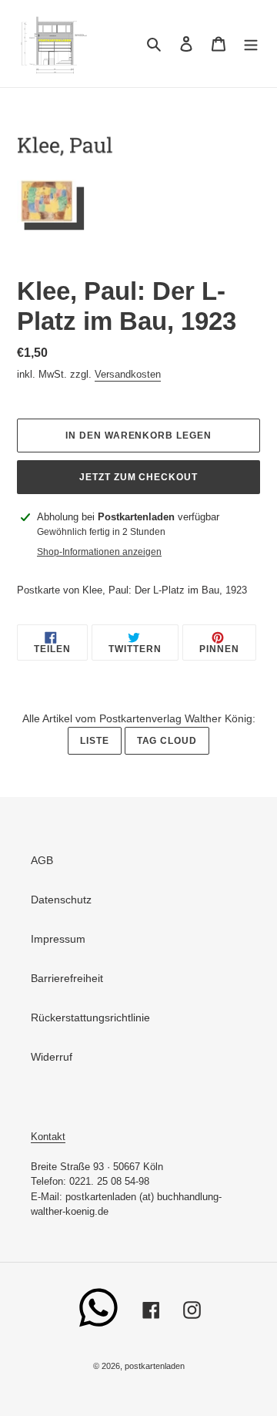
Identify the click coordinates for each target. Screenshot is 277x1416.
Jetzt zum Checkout (138, 477)
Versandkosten (128, 374)
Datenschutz (61, 899)
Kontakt (48, 1136)
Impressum (58, 939)
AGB (42, 860)
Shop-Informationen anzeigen (99, 552)
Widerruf (51, 1057)
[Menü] (251, 43)
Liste (94, 740)
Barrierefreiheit (67, 978)
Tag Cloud (167, 740)
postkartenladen (155, 1366)
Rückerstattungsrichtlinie (90, 1017)
